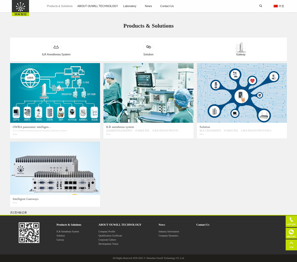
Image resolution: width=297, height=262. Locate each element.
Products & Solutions (60, 6)
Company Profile (106, 231)
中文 (281, 6)
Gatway (60, 240)
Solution (61, 235)
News (148, 6)
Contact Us (167, 6)
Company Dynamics (168, 235)
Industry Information (169, 231)
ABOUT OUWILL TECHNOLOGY (97, 6)
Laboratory (129, 6)
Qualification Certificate (110, 235)
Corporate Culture (107, 240)
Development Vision (108, 244)
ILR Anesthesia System (68, 231)
